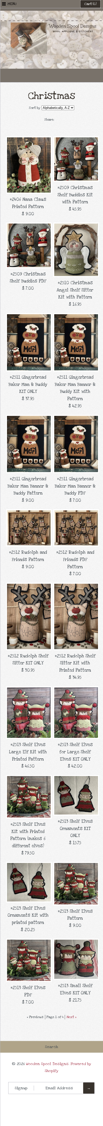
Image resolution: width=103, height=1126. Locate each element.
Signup (21, 1088)
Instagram (63, 75)
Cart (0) (90, 4)
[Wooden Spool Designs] (51, 14)
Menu (12, 3)
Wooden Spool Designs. (47, 1063)
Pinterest (51, 75)
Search (51, 1046)
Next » (71, 1017)
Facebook (39, 75)
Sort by (34, 108)
